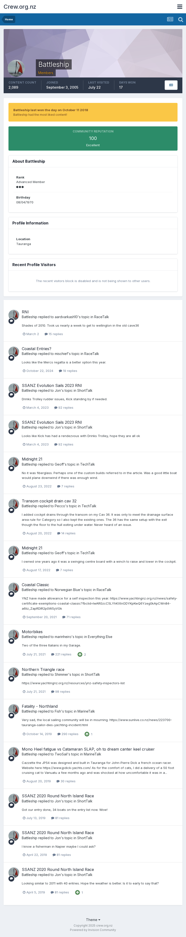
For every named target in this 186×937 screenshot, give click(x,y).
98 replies (62, 691)
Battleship (29, 317)
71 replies (73, 617)
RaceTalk (101, 317)
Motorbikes (32, 631)
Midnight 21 (32, 459)
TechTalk (87, 464)
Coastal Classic (35, 584)
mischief (61, 354)
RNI (25, 311)
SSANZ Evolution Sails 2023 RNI (52, 385)
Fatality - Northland (40, 706)
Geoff (59, 464)
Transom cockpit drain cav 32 (49, 501)
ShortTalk (85, 390)
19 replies (69, 371)
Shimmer (61, 674)
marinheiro (63, 637)
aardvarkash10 (66, 317)
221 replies (62, 654)
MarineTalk (86, 711)
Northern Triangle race (43, 669)
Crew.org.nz (20, 6)
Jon (58, 390)
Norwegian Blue (67, 590)
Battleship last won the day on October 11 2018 (50, 110)
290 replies (69, 734)
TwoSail (61, 754)
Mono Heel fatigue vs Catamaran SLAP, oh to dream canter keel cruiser (88, 749)
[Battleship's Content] (171, 85)
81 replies (62, 818)
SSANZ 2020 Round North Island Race (58, 795)
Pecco (60, 506)
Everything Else (100, 637)
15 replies (55, 334)
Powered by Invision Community (93, 930)
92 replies (65, 407)
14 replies (68, 533)
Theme (92, 920)
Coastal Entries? (36, 348)
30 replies (68, 781)
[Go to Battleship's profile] (13, 315)
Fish (58, 711)
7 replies (67, 486)
